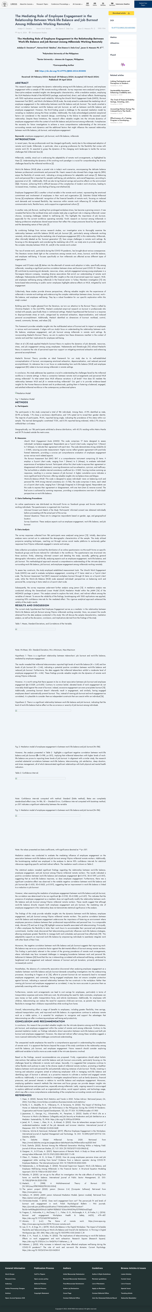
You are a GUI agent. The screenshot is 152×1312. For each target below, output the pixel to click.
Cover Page (67, 1293)
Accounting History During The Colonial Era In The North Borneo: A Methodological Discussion (122, 110)
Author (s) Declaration (71, 1288)
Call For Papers (39, 1274)
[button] (60, 4)
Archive (8, 1293)
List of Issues (126, 1283)
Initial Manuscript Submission (73, 1274)
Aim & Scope (9, 1274)
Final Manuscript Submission (73, 1283)
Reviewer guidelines (99, 1279)
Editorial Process (40, 1288)
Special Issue (126, 1288)
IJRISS (14, 4)
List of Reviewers (98, 1283)
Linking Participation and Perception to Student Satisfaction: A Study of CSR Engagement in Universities (121, 82)
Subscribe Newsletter (128, 1298)
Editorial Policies (40, 1283)
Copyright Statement (41, 1293)
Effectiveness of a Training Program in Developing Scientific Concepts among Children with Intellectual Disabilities (120, 119)
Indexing (8, 1283)
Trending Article (126, 1293)
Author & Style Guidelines (101, 1274)
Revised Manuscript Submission (74, 1279)
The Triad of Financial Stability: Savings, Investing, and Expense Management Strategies (122, 101)
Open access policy (41, 1279)
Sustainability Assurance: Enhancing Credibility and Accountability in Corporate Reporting (121, 92)
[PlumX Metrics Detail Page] (122, 64)
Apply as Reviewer (98, 1288)
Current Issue (126, 1279)
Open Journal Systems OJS (15, 1298)
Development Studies (39, 32)
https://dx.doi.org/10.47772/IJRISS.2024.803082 (62, 71)
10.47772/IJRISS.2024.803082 (123, 28)
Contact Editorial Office (71, 1298)
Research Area (10, 1279)
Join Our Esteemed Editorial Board (104, 1298)
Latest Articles (126, 1274)
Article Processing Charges (15, 1288)
